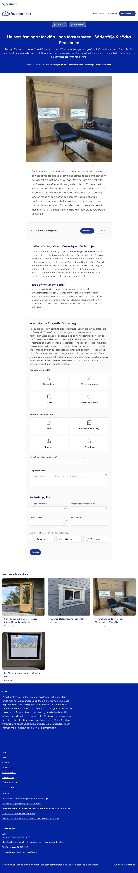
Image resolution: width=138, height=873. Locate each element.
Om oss (102, 13)
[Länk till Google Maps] (28, 837)
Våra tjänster (8, 777)
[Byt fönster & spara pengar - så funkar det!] (23, 651)
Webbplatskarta (9, 782)
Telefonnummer (36, 517)
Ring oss (103, 231)
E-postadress (76, 517)
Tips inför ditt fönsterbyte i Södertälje (67, 619)
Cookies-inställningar (125, 864)
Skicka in (35, 552)
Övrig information (37, 471)
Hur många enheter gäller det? (43, 457)
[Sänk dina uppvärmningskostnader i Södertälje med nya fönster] (23, 597)
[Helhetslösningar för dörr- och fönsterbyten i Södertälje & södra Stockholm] (114, 597)
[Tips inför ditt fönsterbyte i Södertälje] (69, 597)
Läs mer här (8, 626)
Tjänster (113, 13)
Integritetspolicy (9, 787)
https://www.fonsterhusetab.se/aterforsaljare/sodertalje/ (37, 842)
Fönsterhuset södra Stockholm (83, 864)
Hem (95, 13)
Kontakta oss (8, 767)
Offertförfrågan (87, 230)
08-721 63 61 (22, 847)
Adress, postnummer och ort (83, 504)
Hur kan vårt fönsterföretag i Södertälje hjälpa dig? (25, 799)
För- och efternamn (38, 504)
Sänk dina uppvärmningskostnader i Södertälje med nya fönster (30, 818)
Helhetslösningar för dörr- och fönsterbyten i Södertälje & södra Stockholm (36, 808)
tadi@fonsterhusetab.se (26, 852)
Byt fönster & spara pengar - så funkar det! (21, 803)
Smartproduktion (35, 864)
